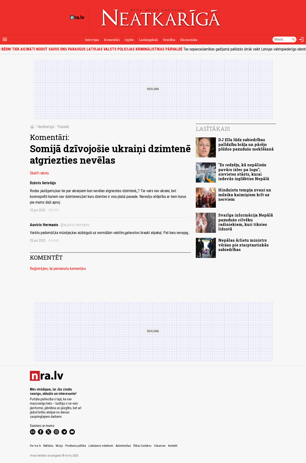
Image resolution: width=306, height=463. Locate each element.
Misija (59, 445)
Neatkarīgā (46, 126)
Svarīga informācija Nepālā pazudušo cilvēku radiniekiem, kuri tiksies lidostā (245, 221)
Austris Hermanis (60, 225)
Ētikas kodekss (142, 445)
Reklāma (48, 445)
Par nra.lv (35, 445)
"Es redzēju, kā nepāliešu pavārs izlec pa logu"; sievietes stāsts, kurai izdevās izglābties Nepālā (243, 171)
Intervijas (92, 40)
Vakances (160, 445)
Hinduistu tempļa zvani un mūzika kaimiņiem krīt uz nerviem (244, 194)
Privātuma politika (75, 445)
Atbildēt (54, 210)
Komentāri (112, 40)
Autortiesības (123, 445)
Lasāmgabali (148, 40)
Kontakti (172, 445)
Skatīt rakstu (39, 173)
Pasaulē (63, 126)
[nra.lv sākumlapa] (77, 17)
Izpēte (129, 40)
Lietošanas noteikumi (100, 445)
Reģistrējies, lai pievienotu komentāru (58, 268)
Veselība (169, 40)
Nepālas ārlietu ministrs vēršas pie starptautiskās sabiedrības (243, 245)
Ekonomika (188, 40)
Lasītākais (213, 129)
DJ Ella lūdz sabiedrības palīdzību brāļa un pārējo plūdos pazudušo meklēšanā (246, 144)
